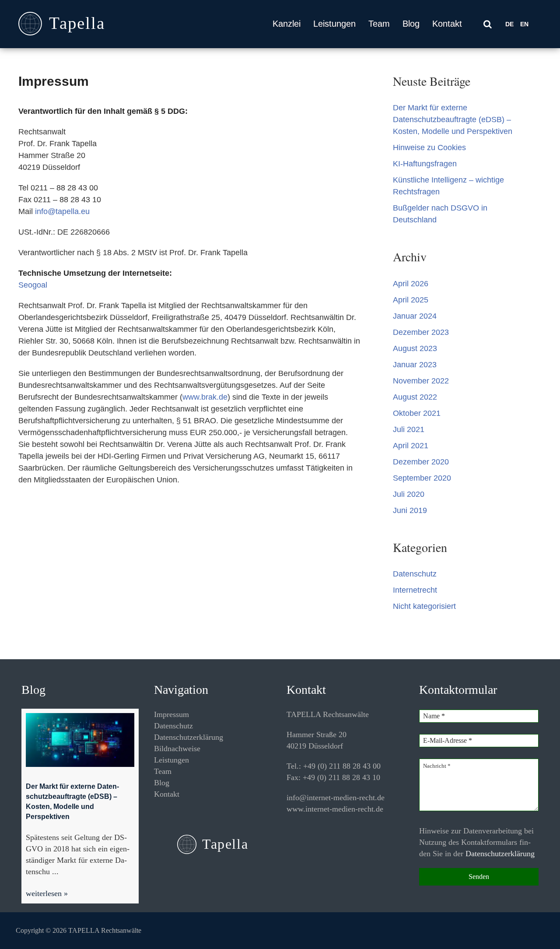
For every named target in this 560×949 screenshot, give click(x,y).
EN (524, 24)
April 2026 (410, 283)
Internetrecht (415, 590)
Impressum (171, 714)
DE (509, 24)
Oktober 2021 (417, 413)
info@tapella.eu (62, 211)
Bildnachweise (177, 748)
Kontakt (447, 23)
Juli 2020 (408, 494)
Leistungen (334, 23)
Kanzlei (287, 23)
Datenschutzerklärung (188, 737)
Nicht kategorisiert (424, 606)
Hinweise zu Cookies (429, 147)
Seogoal (32, 285)
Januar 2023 (415, 364)
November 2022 (421, 380)
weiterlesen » (47, 893)
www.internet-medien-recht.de (335, 809)
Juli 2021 (408, 429)
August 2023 (415, 348)
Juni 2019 (410, 510)
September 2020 (422, 478)
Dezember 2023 (421, 332)
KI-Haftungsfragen (425, 163)
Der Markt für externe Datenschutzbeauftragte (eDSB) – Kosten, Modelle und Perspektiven (452, 119)
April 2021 (410, 445)
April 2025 (410, 299)
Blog (411, 23)
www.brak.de (205, 397)
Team (379, 23)
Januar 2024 (415, 316)
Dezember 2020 (421, 461)
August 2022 (415, 397)
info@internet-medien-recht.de (336, 797)
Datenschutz (415, 573)
